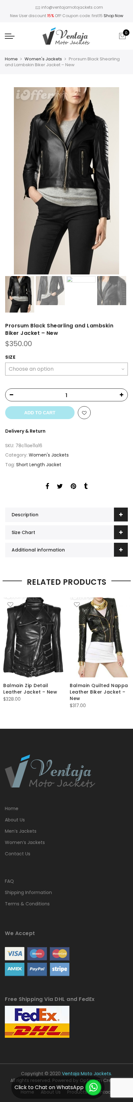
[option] (66, 180)
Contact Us (17, 853)
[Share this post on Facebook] (47, 487)
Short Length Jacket (38, 464)
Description (25, 514)
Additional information (38, 550)
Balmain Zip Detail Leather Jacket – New (30, 688)
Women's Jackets (43, 59)
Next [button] (117, 181)
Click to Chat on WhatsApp (49, 1087)
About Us (15, 820)
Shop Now (113, 15)
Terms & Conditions (27, 904)
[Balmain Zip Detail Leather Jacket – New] (33, 637)
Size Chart (23, 532)
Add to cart (40, 412)
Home (11, 59)
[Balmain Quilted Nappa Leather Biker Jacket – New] (100, 637)
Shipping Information (28, 892)
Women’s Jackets (25, 842)
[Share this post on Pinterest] (73, 487)
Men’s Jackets (20, 831)
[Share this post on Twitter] (60, 487)
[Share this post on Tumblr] (85, 487)
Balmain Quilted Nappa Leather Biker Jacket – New (99, 692)
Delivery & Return (25, 431)
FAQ (9, 881)
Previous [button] (21, 181)
